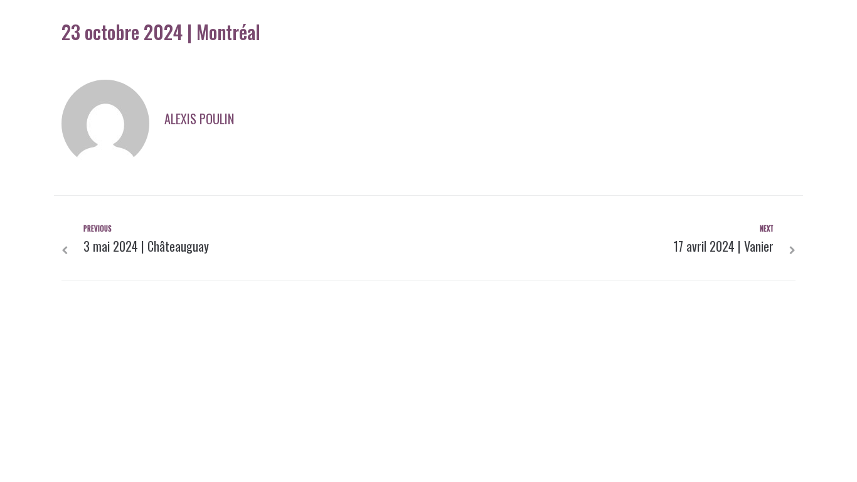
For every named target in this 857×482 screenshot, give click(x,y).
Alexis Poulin (199, 118)
